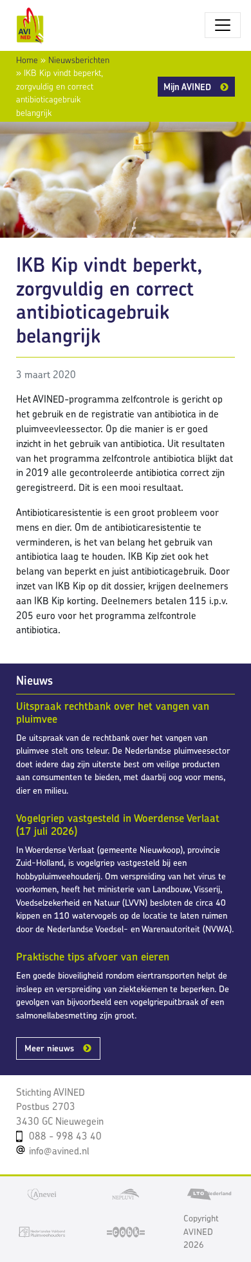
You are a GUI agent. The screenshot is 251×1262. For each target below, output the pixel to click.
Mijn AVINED (187, 87)
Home (27, 60)
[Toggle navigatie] (223, 25)
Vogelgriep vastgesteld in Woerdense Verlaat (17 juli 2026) (117, 824)
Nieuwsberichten (78, 60)
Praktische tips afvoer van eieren (92, 957)
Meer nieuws (49, 1048)
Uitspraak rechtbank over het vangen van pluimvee (112, 712)
